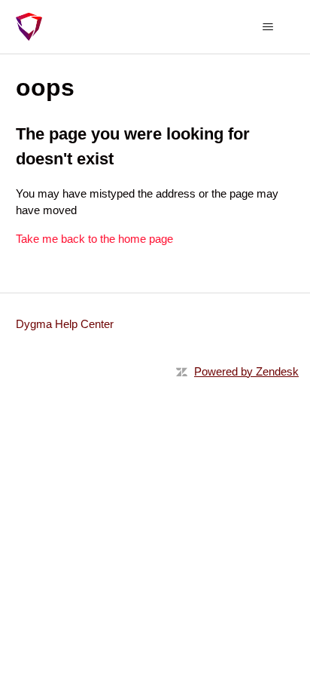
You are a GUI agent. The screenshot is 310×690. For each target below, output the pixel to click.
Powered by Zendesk (246, 371)
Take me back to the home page (94, 238)
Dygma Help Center (65, 323)
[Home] (29, 27)
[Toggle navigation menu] (267, 27)
